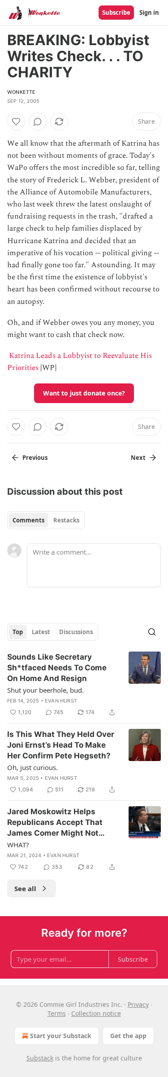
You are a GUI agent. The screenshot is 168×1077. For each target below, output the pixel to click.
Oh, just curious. (32, 767)
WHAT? (18, 844)
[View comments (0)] (38, 121)
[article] (84, 685)
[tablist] (46, 520)
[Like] (16, 121)
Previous (34, 458)
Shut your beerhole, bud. (45, 690)
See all (25, 888)
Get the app (128, 1035)
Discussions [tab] (76, 632)
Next (138, 458)
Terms (56, 1013)
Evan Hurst (61, 701)
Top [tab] (18, 632)
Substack (39, 1058)
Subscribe (116, 12)
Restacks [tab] (66, 520)
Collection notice (96, 1013)
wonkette (21, 92)
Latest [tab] (41, 632)
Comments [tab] (28, 520)
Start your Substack (60, 1035)
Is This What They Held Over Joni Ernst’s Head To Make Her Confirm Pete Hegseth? (60, 745)
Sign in (149, 12)
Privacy (138, 1004)
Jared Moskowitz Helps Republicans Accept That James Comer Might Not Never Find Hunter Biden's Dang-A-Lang (56, 822)
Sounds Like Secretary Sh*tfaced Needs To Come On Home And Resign (57, 667)
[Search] (152, 632)
